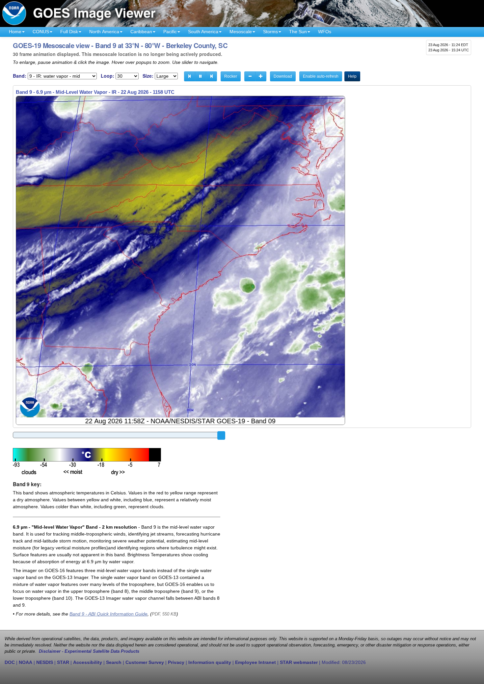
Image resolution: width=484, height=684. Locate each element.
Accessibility (87, 662)
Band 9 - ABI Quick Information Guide (108, 614)
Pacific (170, 31)
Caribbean (141, 31)
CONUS (41, 31)
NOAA (25, 662)
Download (283, 76)
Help (352, 76)
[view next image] (211, 76)
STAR (63, 662)
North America (104, 31)
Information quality (209, 662)
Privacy (176, 662)
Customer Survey (144, 662)
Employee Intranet (255, 662)
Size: (148, 76)
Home (15, 31)
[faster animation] (260, 76)
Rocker (230, 76)
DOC (10, 662)
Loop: (107, 76)
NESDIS (44, 662)
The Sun (298, 31)
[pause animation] (200, 76)
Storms (270, 31)
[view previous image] (189, 76)
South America (203, 31)
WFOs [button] (324, 31)
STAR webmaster (299, 662)
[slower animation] (249, 76)
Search (113, 662)
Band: (19, 76)
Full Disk (69, 31)
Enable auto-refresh (320, 76)
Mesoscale (240, 31)
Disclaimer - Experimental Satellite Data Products (89, 651)
